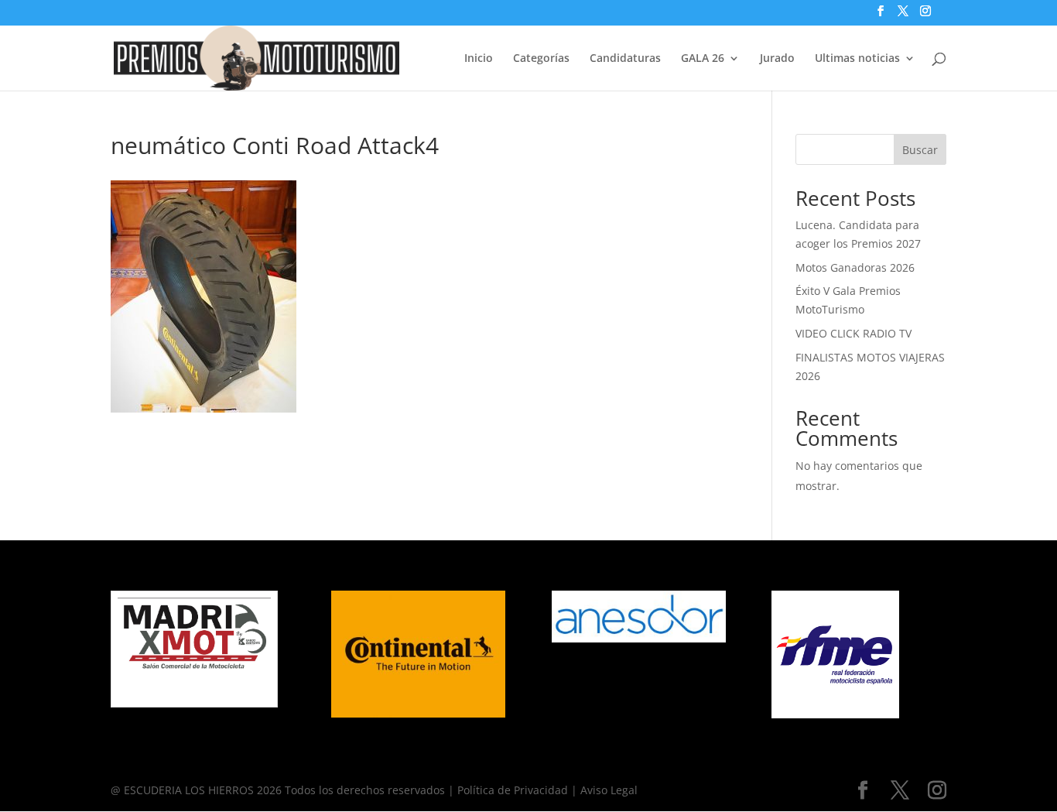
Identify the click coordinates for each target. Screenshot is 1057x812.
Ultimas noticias (857, 59)
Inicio (478, 59)
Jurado (777, 59)
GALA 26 (702, 59)
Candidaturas (625, 59)
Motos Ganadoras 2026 (855, 267)
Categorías (541, 59)
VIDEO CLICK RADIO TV (853, 333)
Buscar (920, 149)
